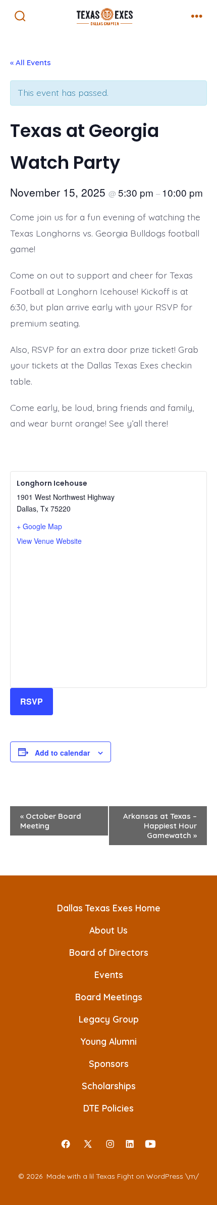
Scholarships (109, 1085)
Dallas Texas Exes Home (108, 907)
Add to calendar (62, 753)
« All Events (30, 62)
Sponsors (109, 1063)
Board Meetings (108, 996)
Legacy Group (109, 1019)
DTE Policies (108, 1108)
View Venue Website (49, 541)
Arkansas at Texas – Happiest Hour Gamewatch (160, 825)
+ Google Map (39, 526)
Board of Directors (108, 952)
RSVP (31, 701)
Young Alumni (108, 1041)
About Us (108, 930)
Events (108, 974)
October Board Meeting (50, 820)
